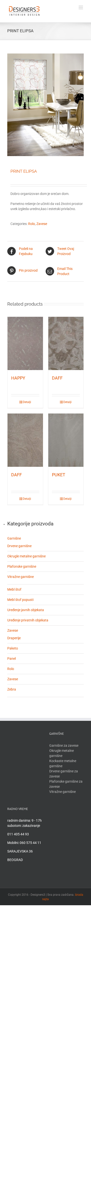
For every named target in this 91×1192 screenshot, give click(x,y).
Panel (11, 658)
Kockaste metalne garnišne (62, 763)
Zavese (41, 224)
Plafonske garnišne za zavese (66, 783)
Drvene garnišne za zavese (63, 773)
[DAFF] (66, 343)
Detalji (27, 402)
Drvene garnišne (19, 546)
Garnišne (14, 538)
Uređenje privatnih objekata (27, 620)
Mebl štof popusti (20, 600)
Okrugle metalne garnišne (26, 556)
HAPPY (18, 378)
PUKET (58, 474)
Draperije (14, 638)
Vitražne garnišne (20, 577)
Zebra (11, 689)
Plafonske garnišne (21, 566)
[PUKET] (66, 440)
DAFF (57, 378)
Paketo (12, 648)
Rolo (31, 224)
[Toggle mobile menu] (81, 7)
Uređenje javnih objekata (25, 610)
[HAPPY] (25, 343)
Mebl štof (14, 589)
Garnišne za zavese (63, 745)
